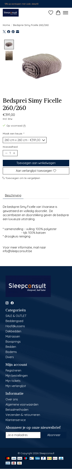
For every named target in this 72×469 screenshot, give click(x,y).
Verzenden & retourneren (23, 415)
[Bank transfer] (19, 458)
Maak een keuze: (13, 133)
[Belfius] (55, 458)
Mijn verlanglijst (16, 386)
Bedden (11, 347)
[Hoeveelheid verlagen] (6, 153)
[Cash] (19, 463)
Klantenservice (16, 420)
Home (6, 25)
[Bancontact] (31, 458)
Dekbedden (13, 331)
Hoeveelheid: (10, 146)
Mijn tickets (13, 381)
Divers (10, 357)
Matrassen (13, 336)
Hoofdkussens (15, 326)
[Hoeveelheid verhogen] (14, 153)
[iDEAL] (49, 458)
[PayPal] (43, 458)
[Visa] (13, 458)
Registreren (13, 370)
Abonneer (54, 435)
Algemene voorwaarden (22, 404)
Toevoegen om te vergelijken (23, 178)
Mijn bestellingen (17, 375)
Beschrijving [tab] (13, 195)
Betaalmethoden (17, 409)
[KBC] (61, 458)
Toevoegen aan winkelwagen (36, 163)
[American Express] (37, 458)
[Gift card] (13, 463)
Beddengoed (14, 321)
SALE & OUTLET (16, 316)
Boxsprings (13, 341)
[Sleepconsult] (11, 12)
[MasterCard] (8, 458)
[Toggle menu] (65, 12)
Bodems (11, 352)
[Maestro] (25, 458)
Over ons (12, 399)
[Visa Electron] (8, 463)
